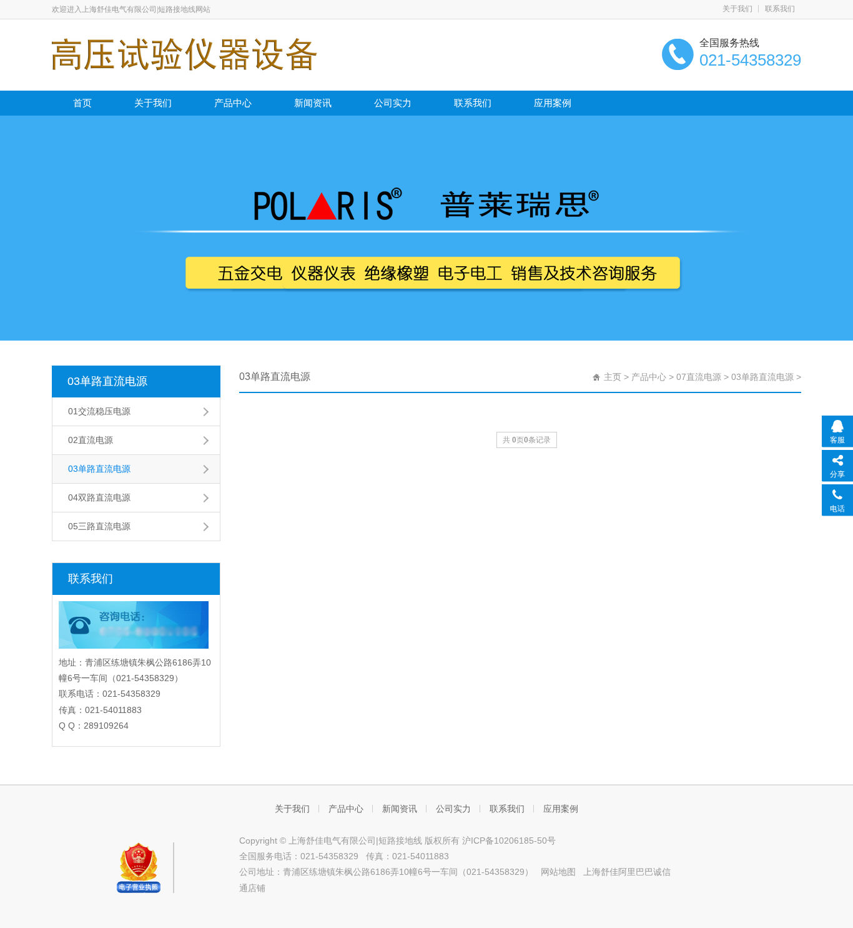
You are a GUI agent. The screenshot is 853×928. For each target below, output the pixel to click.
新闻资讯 (313, 102)
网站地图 (558, 872)
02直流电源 (90, 440)
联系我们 (780, 8)
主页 (612, 377)
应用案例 (552, 102)
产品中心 (233, 102)
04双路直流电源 (99, 497)
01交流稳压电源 (99, 411)
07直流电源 (698, 377)
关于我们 (737, 8)
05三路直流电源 (99, 526)
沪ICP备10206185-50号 (509, 841)
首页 (82, 102)
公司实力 (393, 102)
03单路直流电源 (107, 381)
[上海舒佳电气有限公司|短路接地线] (184, 54)
